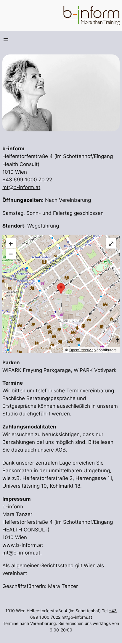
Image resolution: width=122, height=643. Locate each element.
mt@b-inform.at (21, 187)
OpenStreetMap (82, 350)
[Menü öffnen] (5, 39)
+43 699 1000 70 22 (27, 180)
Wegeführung (43, 226)
